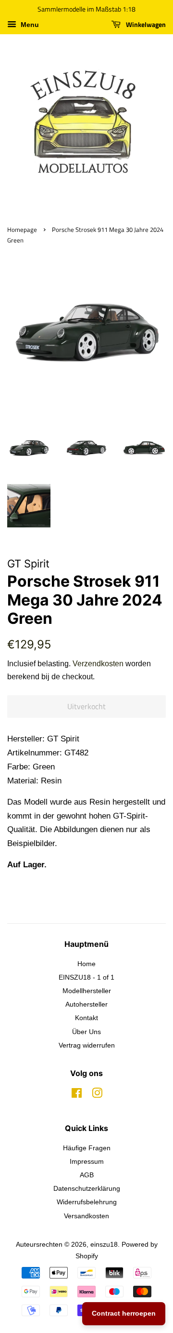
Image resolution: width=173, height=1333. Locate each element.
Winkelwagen (145, 24)
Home (86, 964)
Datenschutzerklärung (86, 1188)
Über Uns (86, 1032)
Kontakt (86, 1018)
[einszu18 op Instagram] (97, 1095)
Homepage (22, 229)
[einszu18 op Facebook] (76, 1095)
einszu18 (104, 1244)
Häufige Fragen (87, 1148)
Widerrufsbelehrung (87, 1202)
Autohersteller (86, 1004)
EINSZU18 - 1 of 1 (86, 977)
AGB (87, 1175)
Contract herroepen (124, 1313)
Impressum (87, 1161)
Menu (29, 24)
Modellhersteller (86, 991)
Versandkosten (86, 1216)
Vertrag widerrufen (87, 1045)
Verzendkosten (98, 664)
